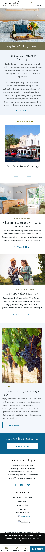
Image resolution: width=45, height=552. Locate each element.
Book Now (38, 549)
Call (30, 5)
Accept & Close (22, 544)
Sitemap (22, 509)
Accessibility (22, 505)
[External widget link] (10, 3)
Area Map (22, 501)
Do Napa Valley (22, 293)
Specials (17, 550)
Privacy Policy (22, 512)
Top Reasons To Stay (22, 121)
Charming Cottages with (22, 224)
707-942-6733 (29, 471)
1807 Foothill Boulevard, (22, 467)
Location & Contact (22, 497)
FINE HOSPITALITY (22, 219)
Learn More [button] (15, 426)
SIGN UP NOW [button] (25, 447)
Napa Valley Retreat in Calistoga (22, 57)
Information (22, 492)
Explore (6, 386)
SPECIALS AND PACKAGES (22, 289)
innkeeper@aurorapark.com (25, 474)
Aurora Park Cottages (22, 460)
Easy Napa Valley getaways (22, 46)
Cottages (6, 550)
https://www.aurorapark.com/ (22, 478)
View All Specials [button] (25, 315)
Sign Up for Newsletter (22, 438)
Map (26, 550)
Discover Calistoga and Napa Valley (20, 392)
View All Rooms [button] (26, 248)
